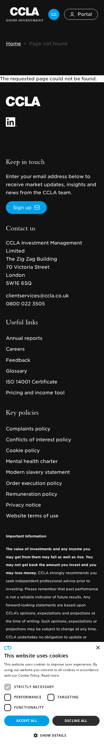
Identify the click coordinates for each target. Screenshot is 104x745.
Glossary (16, 371)
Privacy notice (23, 505)
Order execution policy (34, 483)
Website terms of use (32, 516)
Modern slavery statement (38, 472)
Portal (85, 14)
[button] (52, 735)
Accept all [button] (26, 720)
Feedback (18, 360)
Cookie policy (23, 450)
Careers (15, 349)
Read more (50, 675)
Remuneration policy (31, 494)
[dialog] (52, 693)
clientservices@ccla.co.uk (37, 295)
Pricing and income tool (35, 392)
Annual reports (24, 338)
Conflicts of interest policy (38, 439)
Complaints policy (28, 429)
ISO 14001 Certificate (31, 382)
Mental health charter (32, 461)
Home (13, 43)
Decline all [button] (76, 720)
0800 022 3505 (25, 304)
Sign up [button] (22, 207)
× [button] (98, 648)
